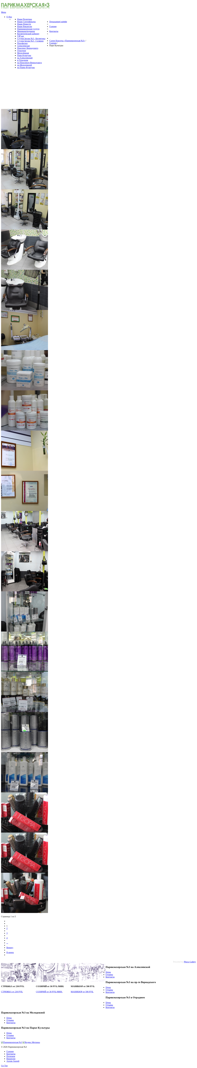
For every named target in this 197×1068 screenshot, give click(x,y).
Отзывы (109, 974)
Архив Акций (12, 1061)
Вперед (9, 947)
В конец (10, 952)
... (7, 943)
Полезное (10, 1056)
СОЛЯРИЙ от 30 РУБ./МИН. (49, 992)
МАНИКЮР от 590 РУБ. (82, 992)
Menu (3, 12)
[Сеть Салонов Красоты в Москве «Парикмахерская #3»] (25, 8)
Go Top (4, 1066)
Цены (108, 972)
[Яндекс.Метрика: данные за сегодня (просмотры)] (31, 1042)
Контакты (110, 977)
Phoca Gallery (190, 962)
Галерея (10, 1051)
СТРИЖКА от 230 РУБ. (12, 992)
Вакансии (10, 1059)
